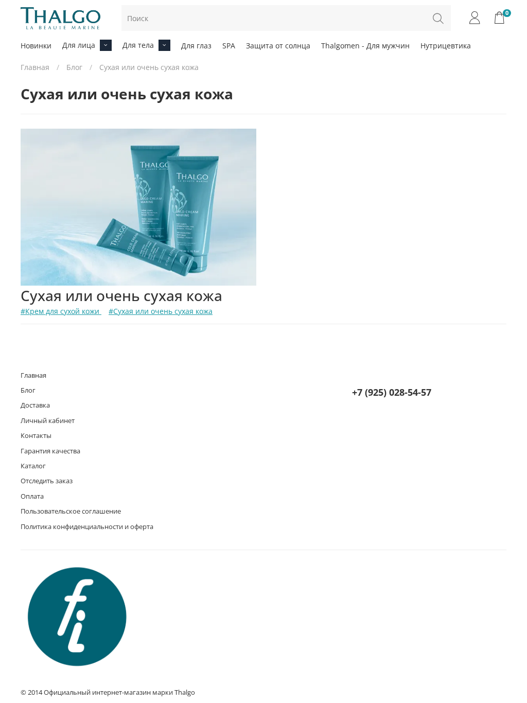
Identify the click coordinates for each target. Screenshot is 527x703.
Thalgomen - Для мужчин (365, 45)
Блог (74, 67)
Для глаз (196, 45)
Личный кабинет (48, 420)
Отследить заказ (47, 481)
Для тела (138, 45)
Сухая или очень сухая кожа (121, 295)
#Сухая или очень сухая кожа (161, 311)
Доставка (35, 405)
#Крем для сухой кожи (61, 311)
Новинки (36, 45)
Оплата (32, 496)
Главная (35, 67)
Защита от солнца (278, 45)
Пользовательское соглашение (71, 511)
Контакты (36, 435)
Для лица (78, 45)
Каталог (33, 466)
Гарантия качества (50, 451)
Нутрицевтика (445, 45)
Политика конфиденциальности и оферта (87, 526)
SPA (228, 45)
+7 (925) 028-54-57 (391, 392)
